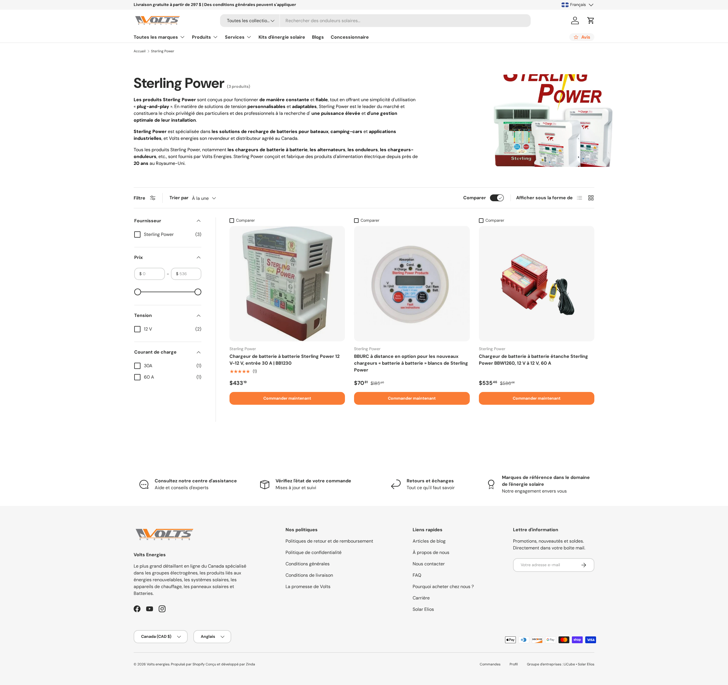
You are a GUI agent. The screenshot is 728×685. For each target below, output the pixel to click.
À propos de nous (431, 552)
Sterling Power (162, 51)
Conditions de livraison (309, 575)
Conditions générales (308, 564)
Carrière (421, 598)
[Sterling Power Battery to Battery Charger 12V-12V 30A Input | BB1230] (287, 283)
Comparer (474, 198)
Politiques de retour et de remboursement (329, 541)
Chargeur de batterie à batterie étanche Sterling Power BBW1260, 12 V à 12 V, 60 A (533, 359)
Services (235, 37)
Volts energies (158, 664)
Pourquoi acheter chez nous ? (443, 586)
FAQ (417, 575)
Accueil (140, 51)
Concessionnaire (350, 37)
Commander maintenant (287, 398)
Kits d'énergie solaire (281, 37)
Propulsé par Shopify (188, 664)
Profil (514, 664)
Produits (201, 37)
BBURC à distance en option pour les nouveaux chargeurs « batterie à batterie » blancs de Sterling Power (411, 363)
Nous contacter (429, 564)
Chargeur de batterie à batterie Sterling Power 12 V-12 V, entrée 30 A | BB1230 (284, 359)
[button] (591, 20)
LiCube (569, 664)
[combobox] (375, 20)
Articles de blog (429, 541)
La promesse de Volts (308, 586)
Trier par (179, 198)
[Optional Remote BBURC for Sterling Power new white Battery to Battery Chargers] (412, 283)
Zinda (250, 664)
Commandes (490, 664)
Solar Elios (423, 609)
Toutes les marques (156, 37)
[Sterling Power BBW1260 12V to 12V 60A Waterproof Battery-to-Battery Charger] (536, 283)
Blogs (318, 37)
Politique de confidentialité (314, 552)
